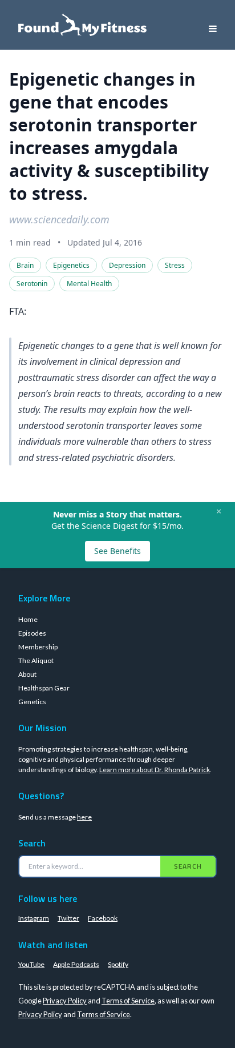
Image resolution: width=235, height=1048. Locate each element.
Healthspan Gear (44, 688)
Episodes (32, 633)
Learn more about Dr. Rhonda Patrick (154, 769)
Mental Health (89, 283)
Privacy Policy (65, 1000)
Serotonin (32, 283)
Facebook (103, 918)
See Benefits (117, 550)
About (27, 674)
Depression (127, 265)
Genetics (32, 701)
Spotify (118, 964)
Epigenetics (71, 265)
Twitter (68, 918)
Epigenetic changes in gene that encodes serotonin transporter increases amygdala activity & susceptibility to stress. (109, 136)
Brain (25, 265)
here (84, 817)
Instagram (33, 918)
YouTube (31, 964)
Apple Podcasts (76, 964)
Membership (38, 647)
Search (188, 866)
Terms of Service (128, 1000)
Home (28, 619)
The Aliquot (36, 660)
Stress (175, 265)
